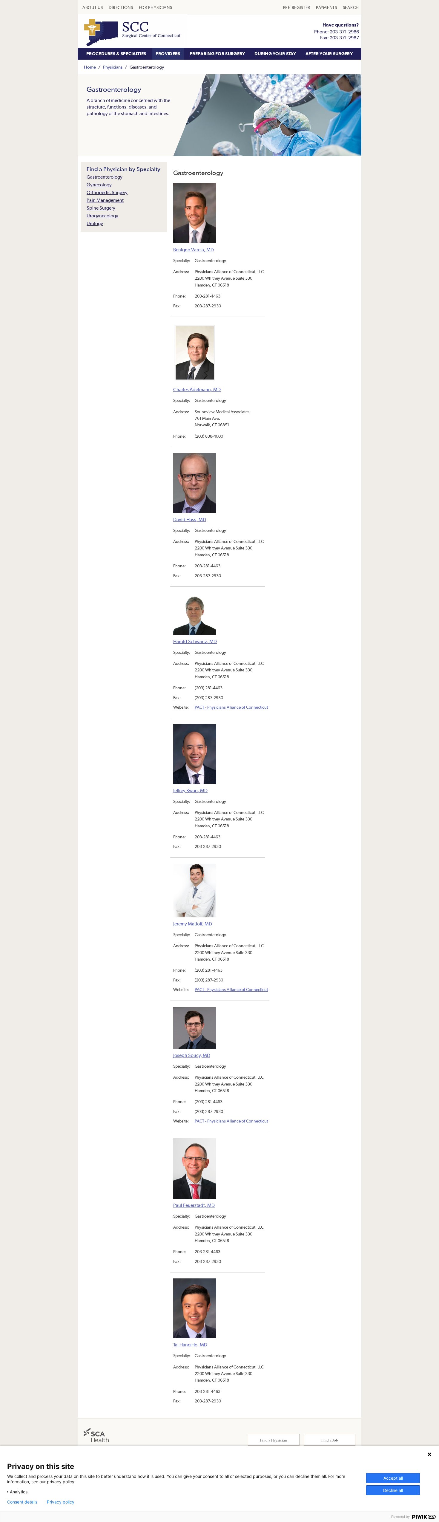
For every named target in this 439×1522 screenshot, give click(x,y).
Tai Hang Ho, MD (190, 1344)
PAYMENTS (326, 7)
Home (90, 66)
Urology (95, 223)
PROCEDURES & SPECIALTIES (116, 53)
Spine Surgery (101, 207)
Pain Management (105, 200)
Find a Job (329, 1440)
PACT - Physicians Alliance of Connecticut (231, 707)
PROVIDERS (168, 53)
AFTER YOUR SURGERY (329, 53)
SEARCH (351, 7)
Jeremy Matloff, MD (192, 923)
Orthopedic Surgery (107, 192)
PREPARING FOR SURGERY (217, 53)
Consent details (22, 1502)
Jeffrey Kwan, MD (190, 790)
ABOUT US (92, 7)
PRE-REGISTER (296, 7)
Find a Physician (273, 1440)
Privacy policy (60, 1502)
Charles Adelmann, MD (197, 389)
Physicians (112, 66)
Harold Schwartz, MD (195, 641)
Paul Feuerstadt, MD (194, 1205)
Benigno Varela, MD (193, 249)
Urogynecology (102, 215)
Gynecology (99, 184)
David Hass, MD (189, 519)
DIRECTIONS (121, 7)
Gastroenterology (104, 176)
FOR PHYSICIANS (155, 7)
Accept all (393, 1478)
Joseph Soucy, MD (191, 1055)
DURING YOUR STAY (275, 53)
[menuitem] (92, 7)
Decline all (393, 1490)
